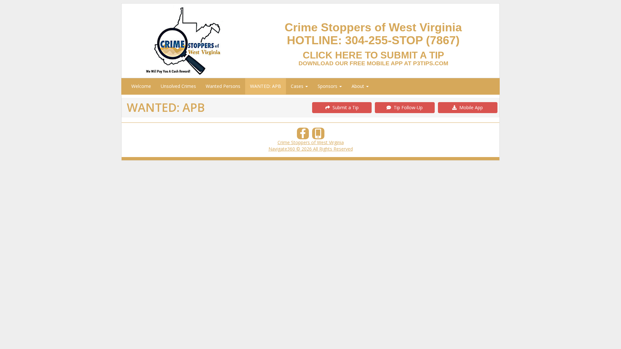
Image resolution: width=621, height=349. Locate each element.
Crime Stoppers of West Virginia (311, 142)
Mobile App (470, 107)
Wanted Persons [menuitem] (223, 86)
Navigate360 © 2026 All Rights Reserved (310, 149)
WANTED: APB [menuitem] (265, 86)
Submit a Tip (344, 107)
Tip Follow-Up (407, 107)
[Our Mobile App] (318, 135)
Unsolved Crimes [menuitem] (178, 86)
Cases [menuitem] (298, 86)
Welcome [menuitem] (141, 86)
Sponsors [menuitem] (328, 86)
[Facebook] (303, 135)
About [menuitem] (358, 86)
